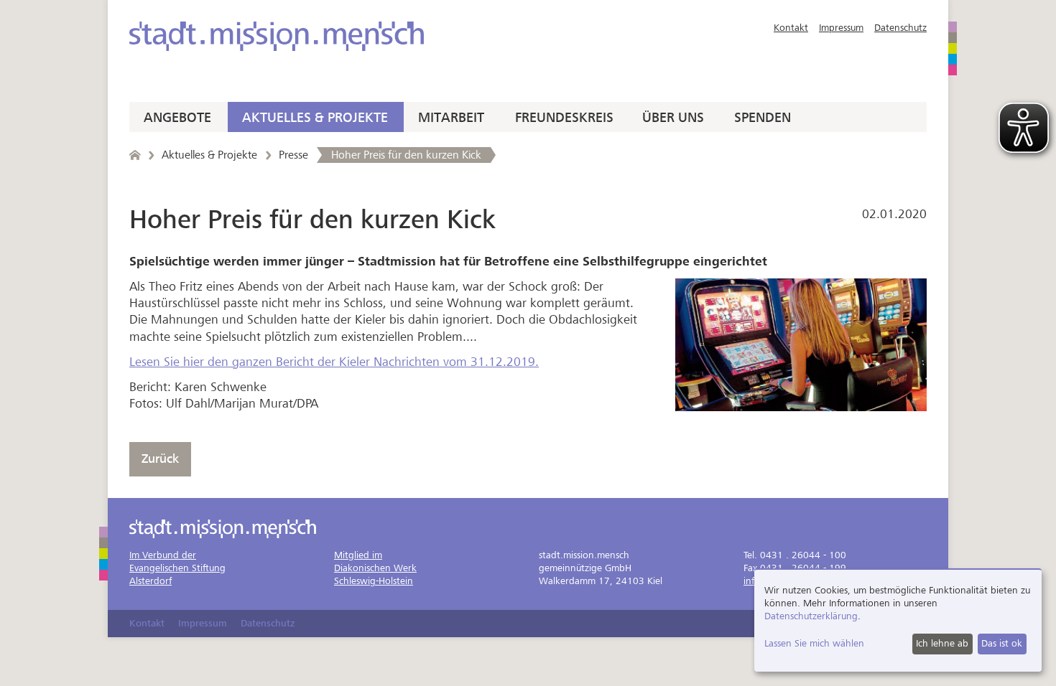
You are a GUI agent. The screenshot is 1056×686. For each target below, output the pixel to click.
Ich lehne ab (942, 643)
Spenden (762, 118)
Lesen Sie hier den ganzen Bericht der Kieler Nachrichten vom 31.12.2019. (334, 362)
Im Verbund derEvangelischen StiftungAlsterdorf (177, 568)
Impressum (841, 28)
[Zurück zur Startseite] (134, 155)
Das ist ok (1001, 643)
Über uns (673, 118)
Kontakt (791, 28)
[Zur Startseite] (276, 36)
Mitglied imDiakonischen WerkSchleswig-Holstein (375, 568)
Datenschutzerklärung (811, 616)
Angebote (177, 118)
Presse (293, 155)
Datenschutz (900, 28)
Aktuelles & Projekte (315, 118)
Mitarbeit (451, 118)
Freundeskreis (564, 118)
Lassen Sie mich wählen (814, 643)
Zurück (160, 458)
